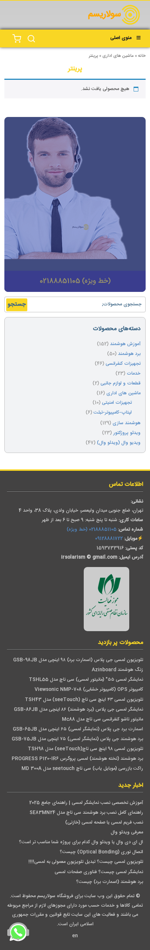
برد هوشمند (129, 354)
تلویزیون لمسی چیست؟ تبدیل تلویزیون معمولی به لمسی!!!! (85, 862)
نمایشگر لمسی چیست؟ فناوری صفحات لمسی (99, 872)
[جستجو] (31, 38)
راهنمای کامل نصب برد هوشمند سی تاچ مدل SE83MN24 (86, 813)
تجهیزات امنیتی (117, 403)
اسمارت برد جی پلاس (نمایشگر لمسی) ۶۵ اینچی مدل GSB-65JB (78, 729)
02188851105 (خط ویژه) (92, 529)
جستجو (17, 304)
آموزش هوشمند (125, 344)
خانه (142, 55)
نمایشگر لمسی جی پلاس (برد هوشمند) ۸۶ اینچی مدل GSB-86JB (78, 710)
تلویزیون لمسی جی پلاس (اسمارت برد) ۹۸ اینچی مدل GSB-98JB (78, 660)
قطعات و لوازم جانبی (120, 383)
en (75, 936)
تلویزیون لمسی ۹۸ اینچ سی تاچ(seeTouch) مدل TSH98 (85, 749)
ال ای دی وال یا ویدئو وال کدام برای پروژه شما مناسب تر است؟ (81, 842)
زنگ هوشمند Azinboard (117, 670)
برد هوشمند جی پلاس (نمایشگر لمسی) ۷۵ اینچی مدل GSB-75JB (77, 739)
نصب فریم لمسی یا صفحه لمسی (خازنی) (104, 822)
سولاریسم (104, 14)
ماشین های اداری (118, 55)
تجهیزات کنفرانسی (123, 364)
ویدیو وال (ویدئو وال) (119, 443)
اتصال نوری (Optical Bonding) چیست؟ (101, 852)
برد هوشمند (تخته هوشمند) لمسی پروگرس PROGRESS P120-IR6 (77, 759)
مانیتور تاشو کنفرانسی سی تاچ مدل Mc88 (102, 719)
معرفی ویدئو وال (127, 832)
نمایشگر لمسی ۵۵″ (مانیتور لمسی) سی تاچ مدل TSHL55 (86, 680)
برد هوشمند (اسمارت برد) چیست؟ (109, 882)
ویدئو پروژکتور (127, 433)
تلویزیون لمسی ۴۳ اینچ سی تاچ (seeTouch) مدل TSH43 (84, 700)
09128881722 (109, 539)
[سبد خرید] (16, 38)
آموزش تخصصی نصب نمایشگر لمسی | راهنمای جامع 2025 (86, 803)
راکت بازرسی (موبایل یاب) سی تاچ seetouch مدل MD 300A (82, 769)
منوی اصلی (120, 38)
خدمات (134, 374)
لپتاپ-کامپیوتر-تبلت (113, 413)
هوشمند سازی (126, 423)
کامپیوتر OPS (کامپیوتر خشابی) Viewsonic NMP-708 (89, 689)
